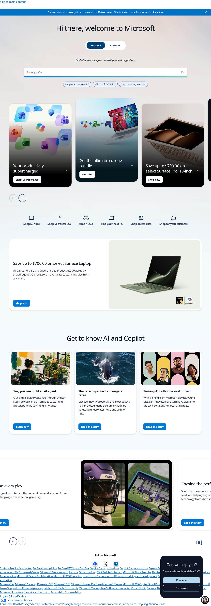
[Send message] (182, 72)
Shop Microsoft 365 (27, 179)
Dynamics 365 (45, 584)
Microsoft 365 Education (67, 576)
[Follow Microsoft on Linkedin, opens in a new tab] (116, 563)
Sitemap (35, 604)
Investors (17, 592)
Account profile (9, 572)
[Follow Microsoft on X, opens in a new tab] (105, 563)
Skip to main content (13, 2)
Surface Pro (7, 568)
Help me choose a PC (77, 84)
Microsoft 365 (62, 584)
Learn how (22, 426)
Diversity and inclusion (37, 592)
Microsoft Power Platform (86, 584)
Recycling (142, 604)
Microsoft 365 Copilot (135, 584)
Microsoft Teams (112, 584)
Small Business (157, 584)
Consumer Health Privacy (15, 604)
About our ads (157, 604)
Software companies (118, 588)
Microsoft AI (7, 584)
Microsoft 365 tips (105, 84)
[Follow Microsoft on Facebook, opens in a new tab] (95, 563)
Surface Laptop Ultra (45, 568)
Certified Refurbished (109, 572)
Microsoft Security (25, 584)
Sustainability (73, 592)
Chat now (181, 580)
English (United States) (13, 596)
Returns (73, 572)
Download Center (28, 572)
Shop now (157, 12)
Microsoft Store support (54, 572)
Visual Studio (138, 588)
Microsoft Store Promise (137, 572)
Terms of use (98, 604)
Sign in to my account (133, 84)
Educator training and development (136, 576)
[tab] (96, 45)
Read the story (90, 426)
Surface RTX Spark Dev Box (73, 568)
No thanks (181, 588)
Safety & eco (129, 604)
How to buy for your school (99, 576)
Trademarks (114, 604)
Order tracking (87, 572)
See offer (87, 174)
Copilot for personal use (134, 568)
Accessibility (58, 592)
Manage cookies (80, 604)
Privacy (66, 604)
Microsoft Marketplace (92, 588)
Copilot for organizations (104, 568)
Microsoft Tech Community (62, 588)
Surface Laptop (23, 568)
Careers (151, 588)
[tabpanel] (105, 188)
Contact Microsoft (51, 604)
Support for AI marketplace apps (26, 588)
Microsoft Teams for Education (34, 576)
